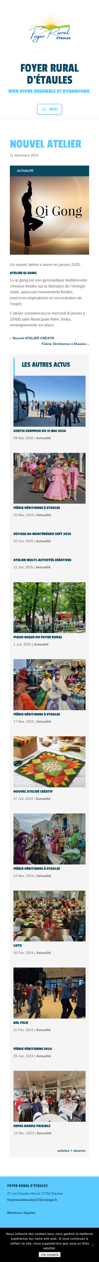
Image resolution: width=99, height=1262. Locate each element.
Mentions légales (21, 1213)
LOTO (17, 946)
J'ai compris (50, 1254)
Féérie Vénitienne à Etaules (64, 344)
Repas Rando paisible (31, 1126)
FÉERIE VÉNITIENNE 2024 (32, 1049)
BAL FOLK (20, 1023)
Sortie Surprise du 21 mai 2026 (39, 431)
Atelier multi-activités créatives (42, 560)
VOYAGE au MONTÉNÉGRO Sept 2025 (42, 534)
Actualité (25, 171)
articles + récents (71, 1151)
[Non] (93, 1245)
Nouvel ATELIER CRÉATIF (34, 338)
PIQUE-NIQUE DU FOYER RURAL (37, 637)
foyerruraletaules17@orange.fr (32, 1200)
